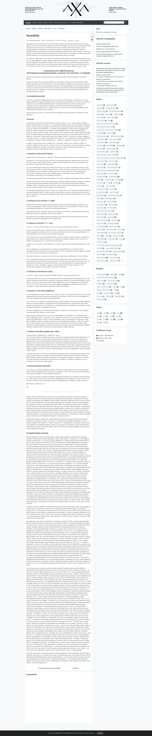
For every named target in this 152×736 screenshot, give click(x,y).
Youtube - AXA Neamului (105, 335)
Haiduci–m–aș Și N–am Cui (104, 286)
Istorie (99, 293)
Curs (122, 286)
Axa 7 (55, 28)
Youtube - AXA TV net (104, 338)
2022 (99, 316)
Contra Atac (100, 296)
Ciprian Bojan (101, 133)
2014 (118, 316)
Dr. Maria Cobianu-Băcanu (114, 195)
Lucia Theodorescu (102, 192)
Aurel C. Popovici (101, 120)
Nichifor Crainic (101, 223)
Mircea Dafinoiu (101, 207)
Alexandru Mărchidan (112, 108)
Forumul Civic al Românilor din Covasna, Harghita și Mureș (111, 158)
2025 (106, 313)
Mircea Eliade (111, 207)
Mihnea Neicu (112, 204)
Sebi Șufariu (100, 248)
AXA (98, 28)
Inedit (117, 293)
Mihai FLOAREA (112, 201)
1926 (105, 322)
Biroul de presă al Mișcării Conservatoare (107, 123)
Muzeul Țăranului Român (103, 220)
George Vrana (100, 167)
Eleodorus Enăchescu (112, 148)
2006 (99, 322)
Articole (34, 28)
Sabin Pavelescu (112, 238)
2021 (105, 316)
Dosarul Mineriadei (77, 22)
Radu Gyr (100, 235)
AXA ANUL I (47, 28)
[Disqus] (58, 700)
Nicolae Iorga (100, 229)
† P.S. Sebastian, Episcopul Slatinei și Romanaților (109, 245)
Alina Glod (108, 114)
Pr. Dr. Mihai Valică (102, 204)
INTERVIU (99, 179)
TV (69, 22)
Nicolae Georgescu (35, 40)
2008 (119, 319)
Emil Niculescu (114, 151)
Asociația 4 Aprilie (112, 117)
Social (51, 22)
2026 (99, 313)
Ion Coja (109, 182)
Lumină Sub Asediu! (102, 274)
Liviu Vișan (113, 189)
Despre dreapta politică (103, 44)
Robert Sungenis (101, 238)
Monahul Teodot (101, 217)
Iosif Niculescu (110, 186)
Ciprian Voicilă (111, 133)
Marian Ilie (100, 198)
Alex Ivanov (100, 108)
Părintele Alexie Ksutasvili (115, 111)
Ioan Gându (118, 179)
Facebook (101, 340)
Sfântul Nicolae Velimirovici (113, 248)
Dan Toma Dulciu (113, 142)
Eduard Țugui (100, 148)
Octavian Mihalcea (101, 232)
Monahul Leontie (112, 214)
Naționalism (100, 283)
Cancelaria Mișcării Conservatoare (105, 126)
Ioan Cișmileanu (109, 179)
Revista (40, 28)
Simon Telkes (100, 254)
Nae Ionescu (115, 220)
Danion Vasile (101, 145)
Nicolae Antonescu (113, 223)
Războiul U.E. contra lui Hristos (105, 49)
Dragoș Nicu (120, 145)
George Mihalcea (112, 164)
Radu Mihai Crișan (118, 235)
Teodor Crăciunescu (102, 260)
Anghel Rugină (118, 114)
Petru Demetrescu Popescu (116, 232)
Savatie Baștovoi (101, 242)
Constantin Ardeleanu (102, 136)
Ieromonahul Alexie (102, 176)
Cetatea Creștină (111, 283)
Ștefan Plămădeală (102, 257)
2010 (105, 319)
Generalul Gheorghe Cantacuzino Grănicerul (107, 170)
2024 (112, 313)
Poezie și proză (58, 22)
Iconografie (109, 296)
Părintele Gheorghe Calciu (113, 167)
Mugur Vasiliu (112, 217)
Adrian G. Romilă (111, 105)
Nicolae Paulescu (111, 229)
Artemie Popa (100, 117)
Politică (45, 22)
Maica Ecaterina (101, 195)
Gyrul (116, 290)
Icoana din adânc (112, 173)
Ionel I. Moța (100, 186)
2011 (99, 319)
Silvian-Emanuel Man (118, 251)
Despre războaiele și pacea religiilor (50, 668)
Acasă (28, 28)
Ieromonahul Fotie (114, 176)
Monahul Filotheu (101, 214)
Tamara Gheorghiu (114, 257)
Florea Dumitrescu (101, 161)
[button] (92, 34)
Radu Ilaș (108, 235)
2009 (112, 319)
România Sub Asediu (113, 280)
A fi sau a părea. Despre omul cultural (107, 51)
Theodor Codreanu (115, 260)
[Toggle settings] (125, 22)
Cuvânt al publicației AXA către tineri (107, 46)
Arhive (99, 307)
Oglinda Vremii (101, 280)
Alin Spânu (100, 114)
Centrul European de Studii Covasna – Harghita (108, 129)
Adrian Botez (100, 105)
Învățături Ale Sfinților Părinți (104, 290)
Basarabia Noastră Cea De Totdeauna (106, 277)
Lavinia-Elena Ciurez (102, 189)
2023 (119, 313)
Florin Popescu (113, 161)
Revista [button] (28, 22)
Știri (66, 22)
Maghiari (113, 274)
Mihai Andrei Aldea (110, 198)
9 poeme (75, 668)
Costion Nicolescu (102, 139)
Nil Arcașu (121, 229)
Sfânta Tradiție (37, 22)
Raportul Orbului (101, 299)
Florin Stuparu (101, 164)
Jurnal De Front (108, 293)
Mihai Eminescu (70, 40)
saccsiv (121, 238)
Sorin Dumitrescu (111, 254)
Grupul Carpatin (101, 173)
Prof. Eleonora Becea (102, 151)
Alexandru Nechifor (102, 111)
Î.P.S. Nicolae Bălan (102, 226)
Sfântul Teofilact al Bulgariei (104, 251)
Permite (100, 733)
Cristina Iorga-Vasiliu (114, 139)
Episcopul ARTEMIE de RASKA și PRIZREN (107, 154)
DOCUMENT (110, 145)
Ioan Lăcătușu (100, 182)
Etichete (99, 268)
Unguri (121, 274)
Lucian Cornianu (113, 192)
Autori (99, 99)
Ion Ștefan (117, 182)
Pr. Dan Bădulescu (102, 142)
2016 (112, 316)
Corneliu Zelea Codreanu (116, 136)
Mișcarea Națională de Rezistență (105, 211)
